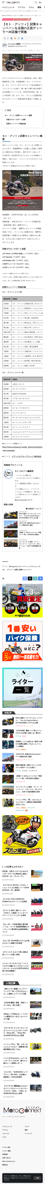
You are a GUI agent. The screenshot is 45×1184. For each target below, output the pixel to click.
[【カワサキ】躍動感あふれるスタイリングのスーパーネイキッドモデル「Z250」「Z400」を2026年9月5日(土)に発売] (36, 1088)
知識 (26, 810)
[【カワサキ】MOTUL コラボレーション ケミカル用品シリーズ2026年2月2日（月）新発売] (37, 887)
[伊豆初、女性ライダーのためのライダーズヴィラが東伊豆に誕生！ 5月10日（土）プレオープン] (37, 873)
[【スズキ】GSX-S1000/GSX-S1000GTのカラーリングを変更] (37, 901)
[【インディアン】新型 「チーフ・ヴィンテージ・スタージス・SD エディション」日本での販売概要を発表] (8, 790)
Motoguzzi (13, 566)
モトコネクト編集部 (14, 44)
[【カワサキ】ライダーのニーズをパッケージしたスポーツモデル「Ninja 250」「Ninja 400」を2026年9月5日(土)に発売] (36, 1030)
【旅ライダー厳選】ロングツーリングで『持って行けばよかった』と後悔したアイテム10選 (15, 991)
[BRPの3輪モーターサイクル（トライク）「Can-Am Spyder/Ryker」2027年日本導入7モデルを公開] (8, 721)
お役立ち (23, 749)
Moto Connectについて (23, 500)
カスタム (25, 770)
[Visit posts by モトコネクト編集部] (4, 45)
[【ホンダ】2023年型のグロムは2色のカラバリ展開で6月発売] (37, 942)
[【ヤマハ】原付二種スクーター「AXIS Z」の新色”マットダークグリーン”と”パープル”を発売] (37, 912)
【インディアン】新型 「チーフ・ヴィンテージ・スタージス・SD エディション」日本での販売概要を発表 (30, 545)
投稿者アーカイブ (34, 509)
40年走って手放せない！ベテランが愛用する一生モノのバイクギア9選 (15, 1016)
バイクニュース (7, 19)
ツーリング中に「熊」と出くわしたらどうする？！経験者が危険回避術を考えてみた (28, 802)
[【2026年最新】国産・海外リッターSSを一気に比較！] (36, 1004)
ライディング (20, 810)
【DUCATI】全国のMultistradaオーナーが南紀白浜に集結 (30, 524)
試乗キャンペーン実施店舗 (16, 124)
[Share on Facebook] (7, 38)
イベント (17, 19)
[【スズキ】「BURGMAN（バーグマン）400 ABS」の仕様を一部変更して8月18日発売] (36, 1074)
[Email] (15, 38)
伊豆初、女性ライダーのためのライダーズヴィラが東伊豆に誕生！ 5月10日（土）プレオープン (15, 873)
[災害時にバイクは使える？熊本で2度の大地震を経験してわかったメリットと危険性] (8, 744)
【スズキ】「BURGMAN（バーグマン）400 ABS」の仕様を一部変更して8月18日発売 (15, 1074)
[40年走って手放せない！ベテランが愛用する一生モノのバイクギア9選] (36, 1016)
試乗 (16, 570)
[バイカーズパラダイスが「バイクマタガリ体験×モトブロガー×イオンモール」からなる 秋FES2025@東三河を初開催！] (37, 965)
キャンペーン (23, 566)
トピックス (29, 726)
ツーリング (30, 808)
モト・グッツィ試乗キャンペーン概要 (18, 115)
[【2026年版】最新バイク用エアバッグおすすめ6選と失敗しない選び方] (8, 733)
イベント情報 (26, 19)
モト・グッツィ (8, 570)
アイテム (18, 736)
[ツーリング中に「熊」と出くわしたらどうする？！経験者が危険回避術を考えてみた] (8, 802)
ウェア (24, 736)
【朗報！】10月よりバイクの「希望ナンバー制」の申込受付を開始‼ (30, 533)
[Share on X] (11, 38)
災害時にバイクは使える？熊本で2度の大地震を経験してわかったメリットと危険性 (29, 744)
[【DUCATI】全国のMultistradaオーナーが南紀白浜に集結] (8, 757)
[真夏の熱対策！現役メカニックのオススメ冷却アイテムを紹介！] (8, 768)
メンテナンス (33, 770)
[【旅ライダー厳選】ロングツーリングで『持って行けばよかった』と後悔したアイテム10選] (36, 991)
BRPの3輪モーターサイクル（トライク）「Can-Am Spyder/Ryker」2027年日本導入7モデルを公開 (30, 516)
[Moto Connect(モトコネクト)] (13, 2)
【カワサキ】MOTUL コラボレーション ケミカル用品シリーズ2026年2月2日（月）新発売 (15, 887)
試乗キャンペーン (25, 570)
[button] (37, 1178)
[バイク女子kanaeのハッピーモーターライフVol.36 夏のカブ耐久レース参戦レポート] (36, 1060)
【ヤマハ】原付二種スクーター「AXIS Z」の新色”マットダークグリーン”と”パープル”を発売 (15, 912)
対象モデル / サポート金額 (16, 119)
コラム (18, 749)
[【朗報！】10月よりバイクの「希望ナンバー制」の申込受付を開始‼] (8, 779)
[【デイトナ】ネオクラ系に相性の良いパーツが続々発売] (37, 954)
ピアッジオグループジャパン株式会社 (26, 456)
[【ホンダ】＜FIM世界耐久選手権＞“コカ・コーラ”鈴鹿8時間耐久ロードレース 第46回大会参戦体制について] (37, 926)
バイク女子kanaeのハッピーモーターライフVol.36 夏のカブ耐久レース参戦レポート (15, 1060)
